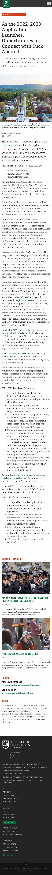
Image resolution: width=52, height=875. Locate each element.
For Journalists (10, 847)
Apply (5, 789)
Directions (7, 811)
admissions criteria (17, 353)
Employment (8, 841)
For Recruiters (9, 844)
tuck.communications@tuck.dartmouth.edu (21, 685)
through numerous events (24, 300)
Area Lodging (8, 818)
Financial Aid (8, 795)
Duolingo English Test (12, 333)
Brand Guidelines (10, 850)
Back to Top (26, 863)
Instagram (4, 855)
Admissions (7, 792)
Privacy (31, 870)
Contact (6, 808)
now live (7, 145)
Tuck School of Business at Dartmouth (6, 4)
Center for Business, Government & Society (21, 764)
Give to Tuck (9, 822)
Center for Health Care (13, 774)
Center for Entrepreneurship (16, 770)
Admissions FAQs (10, 802)
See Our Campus (9, 814)
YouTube (12, 855)
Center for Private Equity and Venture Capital (22, 777)
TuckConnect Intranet (12, 834)
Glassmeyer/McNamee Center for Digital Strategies (25, 767)
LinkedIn (8, 855)
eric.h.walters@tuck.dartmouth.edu (17, 693)
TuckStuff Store (10, 831)
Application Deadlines (12, 798)
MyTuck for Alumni (11, 828)
